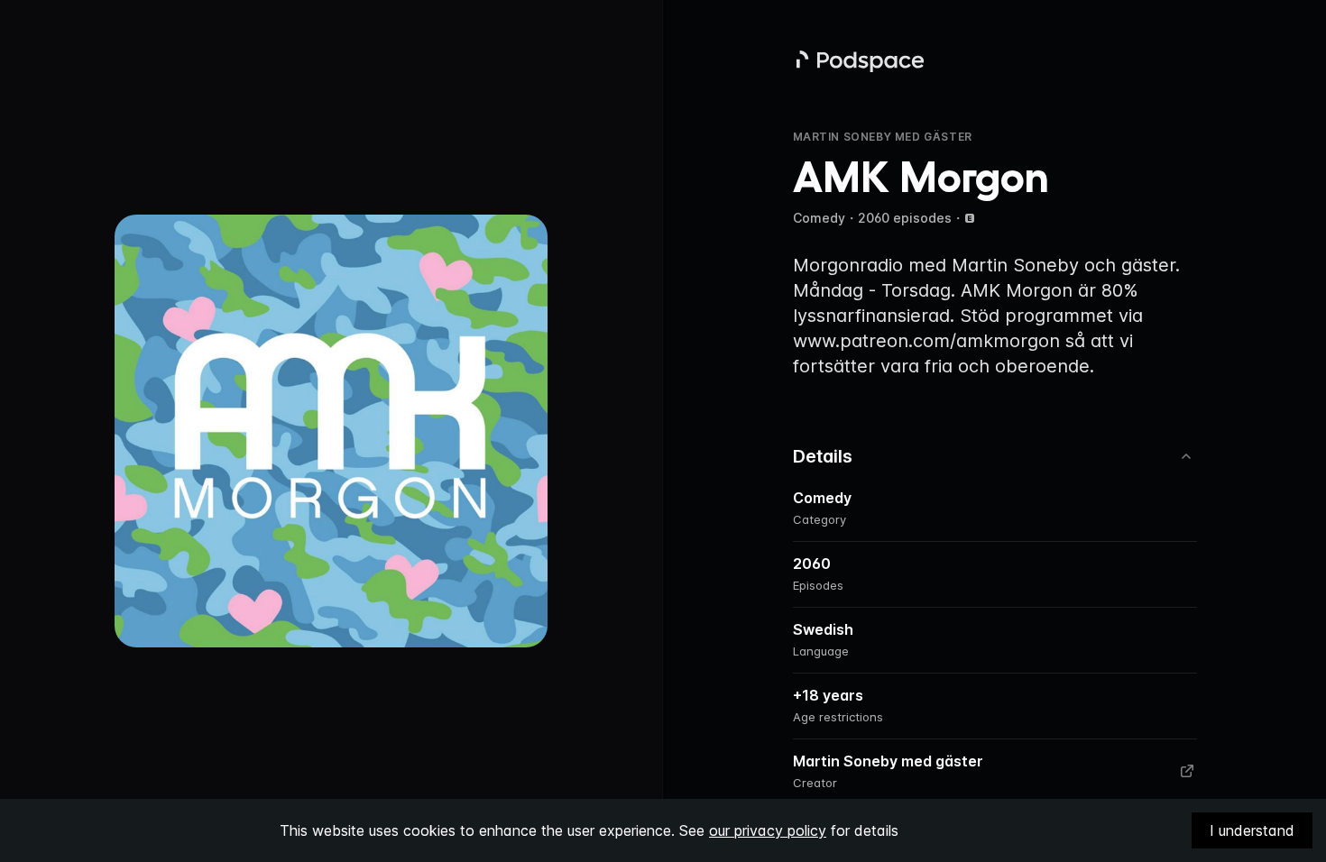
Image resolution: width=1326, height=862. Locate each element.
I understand (1252, 830)
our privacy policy (767, 830)
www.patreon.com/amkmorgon (926, 341)
